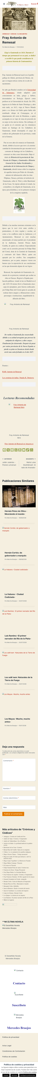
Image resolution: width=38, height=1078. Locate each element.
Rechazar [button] (14, 1075)
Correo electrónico (11, 798)
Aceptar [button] (6, 1075)
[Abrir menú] (4, 3)
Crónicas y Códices (9, 34)
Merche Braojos (10, 47)
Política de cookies (9, 1057)
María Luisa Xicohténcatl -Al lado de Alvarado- (28, 463)
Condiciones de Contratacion (13, 1051)
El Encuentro (22, 34)
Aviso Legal (6, 1046)
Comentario (8, 761)
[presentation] (19, 496)
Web (5, 807)
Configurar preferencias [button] (27, 1075)
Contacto (19, 983)
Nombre (7, 788)
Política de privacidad (10, 1037)
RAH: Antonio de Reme (11, 371)
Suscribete (19, 1005)
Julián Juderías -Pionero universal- (9, 462)
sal (21, 371)
